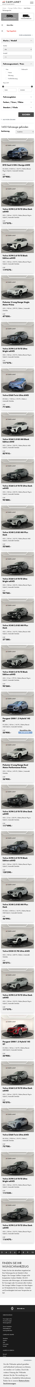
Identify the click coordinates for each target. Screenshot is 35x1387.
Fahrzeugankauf (7, 1322)
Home (4, 8)
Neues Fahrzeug (10, 74)
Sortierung (5, 131)
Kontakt (5, 1346)
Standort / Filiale (10, 107)
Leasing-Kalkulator (7, 1330)
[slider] (3, 86)
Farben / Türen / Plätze (13, 102)
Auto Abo (10, 25)
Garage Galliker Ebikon (15, 8)
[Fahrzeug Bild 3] (17, 160)
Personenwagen (10, 19)
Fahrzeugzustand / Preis (13, 64)
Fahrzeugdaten (9, 97)
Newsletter (5, 1344)
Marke (5, 46)
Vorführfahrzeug (12, 79)
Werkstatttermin (7, 1328)
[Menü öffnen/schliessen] (31, 3)
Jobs (4, 1342)
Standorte (5, 1338)
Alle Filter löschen (9, 119)
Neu (7, 69)
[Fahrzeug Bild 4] (21, 160)
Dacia (4, 1356)
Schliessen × (28, 1360)
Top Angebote (11, 31)
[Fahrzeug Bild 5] (24, 160)
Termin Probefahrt (7, 1326)
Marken (5, 1340)
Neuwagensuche (7, 1319)
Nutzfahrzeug (26, 19)
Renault (5, 1354)
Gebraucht (24, 69)
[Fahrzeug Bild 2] (14, 160)
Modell (5, 53)
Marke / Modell (10, 40)
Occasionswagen (7, 1321)
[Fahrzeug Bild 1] (10, 160)
